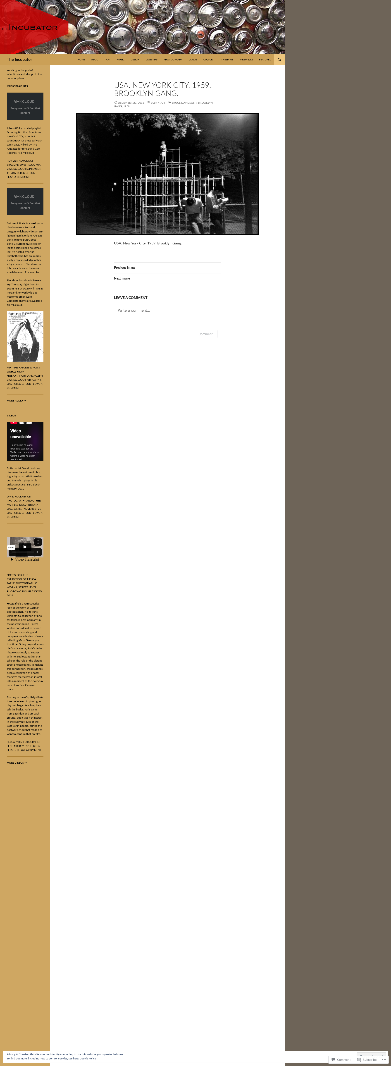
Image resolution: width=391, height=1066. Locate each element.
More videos (17, 763)
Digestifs (151, 59)
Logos (193, 59)
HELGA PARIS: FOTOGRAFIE (23, 742)
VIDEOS (11, 415)
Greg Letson (26, 173)
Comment (205, 334)
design (135, 59)
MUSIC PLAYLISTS (17, 86)
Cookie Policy (88, 1058)
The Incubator (19, 60)
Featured (265, 59)
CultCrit (209, 59)
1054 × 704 (158, 102)
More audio (16, 400)
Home (81, 59)
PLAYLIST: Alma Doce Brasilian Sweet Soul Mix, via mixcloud (24, 165)
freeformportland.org (19, 296)
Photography (173, 59)
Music (120, 59)
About (95, 59)
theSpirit (227, 59)
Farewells (246, 59)
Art (108, 59)
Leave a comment (18, 177)
